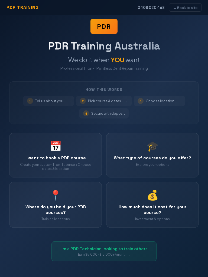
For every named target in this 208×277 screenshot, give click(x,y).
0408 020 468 (151, 7)
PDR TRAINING (22, 7)
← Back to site (185, 7)
